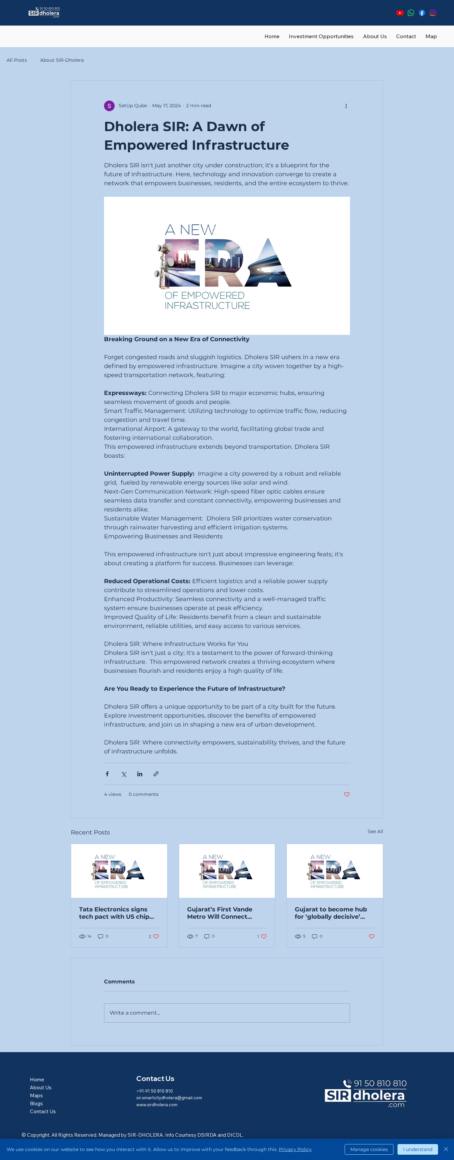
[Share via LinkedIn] (140, 774)
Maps (36, 1095)
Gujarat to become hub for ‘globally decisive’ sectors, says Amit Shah (332, 913)
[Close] (446, 1149)
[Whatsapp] (411, 13)
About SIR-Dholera (62, 60)
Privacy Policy (295, 1149)
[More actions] (346, 106)
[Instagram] (433, 13)
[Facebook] (422, 13)
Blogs (36, 1103)
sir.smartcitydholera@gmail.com (169, 1097)
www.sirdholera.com (156, 1104)
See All (375, 831)
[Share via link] (156, 774)
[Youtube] (400, 13)
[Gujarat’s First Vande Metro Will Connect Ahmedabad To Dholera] (227, 871)
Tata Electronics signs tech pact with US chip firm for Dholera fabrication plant (114, 913)
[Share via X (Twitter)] (123, 774)
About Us (41, 1087)
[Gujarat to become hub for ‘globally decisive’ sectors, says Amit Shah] (335, 871)
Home (37, 1079)
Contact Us (43, 1111)
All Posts (17, 60)
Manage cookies (369, 1149)
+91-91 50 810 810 (154, 1091)
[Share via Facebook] (107, 774)
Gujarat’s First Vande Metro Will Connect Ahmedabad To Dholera (223, 913)
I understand (417, 1149)
